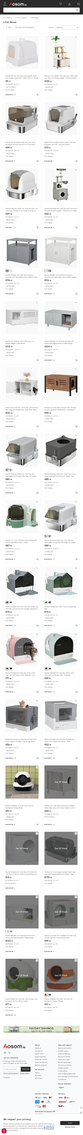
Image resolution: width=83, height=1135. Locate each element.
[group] (41, 1029)
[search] (77, 10)
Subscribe (25, 1069)
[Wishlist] (60, 4)
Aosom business (40, 1057)
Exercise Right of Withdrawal (68, 1076)
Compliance (62, 1079)
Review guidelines (64, 1062)
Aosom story (39, 1054)
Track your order (64, 1059)
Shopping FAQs (63, 1068)
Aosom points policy (65, 1048)
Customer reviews (41, 1059)
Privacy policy (63, 1071)
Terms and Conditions (11, 1073)
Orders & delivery (64, 1054)
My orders (38, 1075)
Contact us (39, 1051)
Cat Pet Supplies (21, 18)
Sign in (37, 1072)
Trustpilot (6, 1077)
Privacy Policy (24, 1073)
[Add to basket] (37, 95)
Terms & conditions (64, 1065)
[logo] (18, 4)
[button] (4, 1131)
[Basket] (78, 4)
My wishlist (39, 1078)
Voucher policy (63, 1051)
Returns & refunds (64, 1057)
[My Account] (69, 4)
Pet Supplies (7, 18)
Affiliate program (41, 1065)
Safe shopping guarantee (67, 1074)
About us (38, 1048)
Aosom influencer (41, 1062)
